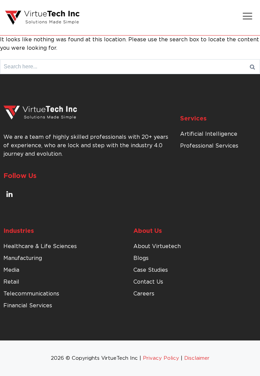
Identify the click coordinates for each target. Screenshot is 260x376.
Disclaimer (197, 358)
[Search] (252, 66)
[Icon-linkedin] (9, 194)
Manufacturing (22, 258)
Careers (143, 293)
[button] (248, 17)
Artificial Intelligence (208, 134)
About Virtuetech (157, 246)
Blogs (141, 258)
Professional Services (209, 146)
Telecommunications (31, 293)
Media (11, 270)
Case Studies (150, 270)
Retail (11, 282)
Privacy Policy (161, 358)
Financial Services (27, 305)
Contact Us (148, 282)
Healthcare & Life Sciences (40, 246)
